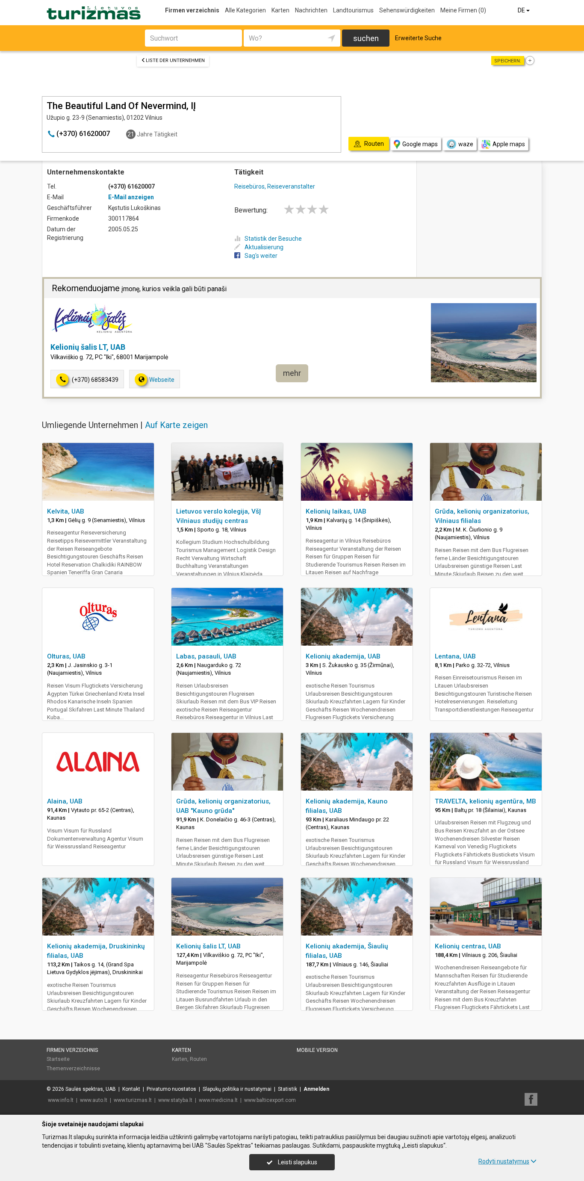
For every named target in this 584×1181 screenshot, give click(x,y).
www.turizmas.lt (133, 1100)
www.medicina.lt (218, 1100)
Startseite (58, 1059)
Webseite (161, 379)
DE (522, 10)
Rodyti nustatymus (503, 1161)
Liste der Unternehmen (175, 60)
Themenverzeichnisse (73, 1069)
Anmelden (316, 1089)
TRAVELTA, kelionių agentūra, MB (485, 801)
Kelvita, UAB (65, 511)
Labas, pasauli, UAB (206, 656)
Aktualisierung (264, 247)
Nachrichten (311, 10)
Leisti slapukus (297, 1162)
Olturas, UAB (66, 656)
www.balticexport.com (270, 1100)
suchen (366, 38)
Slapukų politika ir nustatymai (237, 1089)
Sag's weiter (261, 255)
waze (465, 144)
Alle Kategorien (245, 10)
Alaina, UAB (65, 801)
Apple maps (509, 144)
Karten (280, 10)
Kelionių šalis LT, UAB (87, 346)
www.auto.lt (93, 1100)
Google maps (420, 144)
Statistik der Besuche (273, 238)
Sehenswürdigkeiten (407, 10)
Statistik (287, 1089)
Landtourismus (353, 10)
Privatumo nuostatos (171, 1089)
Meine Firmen (463, 10)
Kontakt (131, 1089)
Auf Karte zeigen (176, 425)
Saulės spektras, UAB (90, 1089)
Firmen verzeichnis (192, 10)
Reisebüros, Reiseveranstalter (274, 186)
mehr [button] (292, 373)
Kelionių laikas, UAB (336, 511)
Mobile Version (317, 1050)
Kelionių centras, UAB (468, 946)
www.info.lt (61, 1100)
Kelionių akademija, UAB (343, 656)
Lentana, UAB (455, 656)
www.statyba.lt (175, 1100)
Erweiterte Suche (418, 38)
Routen (198, 1059)
